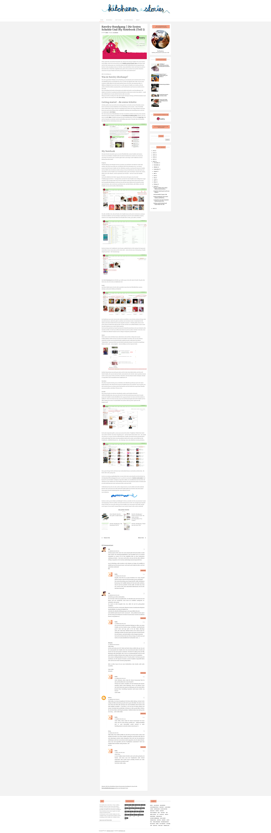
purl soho (160, 825)
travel (135, 814)
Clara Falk (161, 814)
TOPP (151, 825)
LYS (129, 804)
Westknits (162, 807)
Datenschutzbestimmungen (108, 788)
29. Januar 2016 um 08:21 (113, 699)
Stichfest (162, 810)
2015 (154, 208)
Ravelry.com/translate (138, 478)
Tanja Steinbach (153, 812)
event (126, 808)
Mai (155, 177)
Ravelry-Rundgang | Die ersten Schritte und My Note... (160, 197)
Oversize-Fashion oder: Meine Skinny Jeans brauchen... (160, 188)
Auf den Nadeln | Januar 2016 (160, 194)
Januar (155, 186)
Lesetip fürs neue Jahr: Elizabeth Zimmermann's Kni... (161, 200)
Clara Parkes (167, 807)
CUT (157, 814)
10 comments (115, 32)
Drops (151, 805)
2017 (154, 159)
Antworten (143, 570)
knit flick (137, 808)
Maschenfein (162, 805)
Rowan (157, 823)
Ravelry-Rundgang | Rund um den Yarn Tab (138, 524)
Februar (155, 184)
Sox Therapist (162, 823)
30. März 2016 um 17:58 (113, 732)
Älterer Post (141, 537)
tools (131, 814)
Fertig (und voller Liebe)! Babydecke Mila (163, 101)
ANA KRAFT (163, 812)
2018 (154, 157)
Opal (151, 821)
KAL (126, 804)
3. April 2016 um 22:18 (119, 752)
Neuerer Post (107, 537)
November (156, 165)
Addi (167, 812)
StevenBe (168, 823)
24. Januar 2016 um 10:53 (120, 678)
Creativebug (152, 816)
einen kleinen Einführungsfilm (130, 115)
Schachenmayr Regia (154, 807)
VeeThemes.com (122, 830)
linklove (127, 811)
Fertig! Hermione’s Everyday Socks (163, 95)
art (133, 804)
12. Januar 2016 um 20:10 (120, 575)
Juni (155, 175)
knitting (142, 808)
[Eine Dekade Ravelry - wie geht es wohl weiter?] (105, 516)
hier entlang (122, 97)
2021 (154, 150)
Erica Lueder (162, 818)
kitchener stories (110, 830)
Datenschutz (109, 820)
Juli (154, 173)
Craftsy (166, 814)
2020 (154, 152)
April (155, 180)
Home (101, 19)
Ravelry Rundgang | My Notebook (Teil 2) (116, 524)
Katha (107, 32)
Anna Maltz (152, 810)
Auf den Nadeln (128, 19)
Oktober (156, 167)
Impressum (102, 820)
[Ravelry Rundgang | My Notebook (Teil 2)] (105, 526)
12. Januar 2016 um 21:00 (113, 595)
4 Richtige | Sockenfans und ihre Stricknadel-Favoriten (164, 65)
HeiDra (110, 697)
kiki (109, 549)
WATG (159, 812)
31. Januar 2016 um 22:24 (120, 719)
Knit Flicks (118, 19)
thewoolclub (166, 825)
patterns (141, 811)
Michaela (110, 642)
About (138, 19)
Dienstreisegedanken (164, 84)
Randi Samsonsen (156, 821)
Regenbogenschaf (165, 821)
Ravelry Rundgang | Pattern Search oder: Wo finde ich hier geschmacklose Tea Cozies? (138, 517)
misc (132, 811)
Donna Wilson (159, 816)
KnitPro (157, 810)
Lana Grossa (156, 805)
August (155, 171)
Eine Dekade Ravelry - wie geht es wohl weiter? (116, 515)
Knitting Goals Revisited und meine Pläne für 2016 (160, 204)
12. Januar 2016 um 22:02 (120, 623)
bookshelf (137, 804)
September (156, 169)
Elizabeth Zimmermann (154, 818)
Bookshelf (109, 19)
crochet (143, 804)
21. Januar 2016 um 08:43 (113, 644)
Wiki (110, 117)
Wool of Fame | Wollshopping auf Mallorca (163, 75)
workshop (140, 814)
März (155, 182)
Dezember (156, 162)
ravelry (126, 814)
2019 (154, 155)
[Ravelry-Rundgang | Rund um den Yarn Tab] (127, 526)
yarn (126, 818)
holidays (131, 808)
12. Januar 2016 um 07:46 (113, 551)
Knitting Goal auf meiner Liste (130, 63)
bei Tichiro (112, 112)
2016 (154, 161)
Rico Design (152, 823)
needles (136, 811)
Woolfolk (155, 825)
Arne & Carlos (153, 814)
